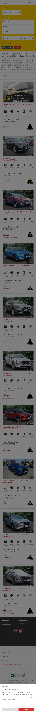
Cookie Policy (11, 699)
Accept (26, 709)
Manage (9, 709)
